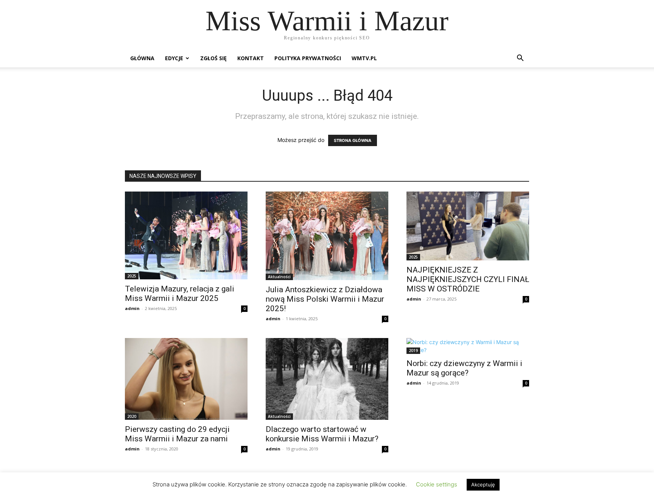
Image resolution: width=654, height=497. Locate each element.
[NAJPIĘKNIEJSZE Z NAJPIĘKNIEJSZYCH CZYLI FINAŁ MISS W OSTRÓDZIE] (467, 226)
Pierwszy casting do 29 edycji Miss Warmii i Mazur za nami (177, 434)
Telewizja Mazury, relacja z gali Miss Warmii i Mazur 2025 (179, 293)
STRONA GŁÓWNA (352, 140)
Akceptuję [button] (483, 484)
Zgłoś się (213, 58)
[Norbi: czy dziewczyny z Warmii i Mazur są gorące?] (467, 346)
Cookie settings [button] (436, 484)
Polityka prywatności (307, 58)
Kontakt (250, 58)
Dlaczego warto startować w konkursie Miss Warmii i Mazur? (322, 434)
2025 (131, 276)
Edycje (174, 58)
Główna (142, 58)
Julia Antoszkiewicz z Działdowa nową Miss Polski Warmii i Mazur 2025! (325, 299)
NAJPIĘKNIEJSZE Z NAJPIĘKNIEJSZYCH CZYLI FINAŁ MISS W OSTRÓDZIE (467, 279)
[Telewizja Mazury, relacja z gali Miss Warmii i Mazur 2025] (186, 235)
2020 (131, 416)
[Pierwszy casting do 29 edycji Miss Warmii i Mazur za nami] (186, 379)
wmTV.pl (364, 58)
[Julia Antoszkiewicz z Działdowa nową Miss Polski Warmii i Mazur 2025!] (327, 236)
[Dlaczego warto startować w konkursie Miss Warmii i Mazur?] (327, 379)
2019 (413, 350)
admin (132, 308)
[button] (520, 58)
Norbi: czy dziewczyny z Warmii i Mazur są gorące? (464, 368)
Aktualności (279, 276)
